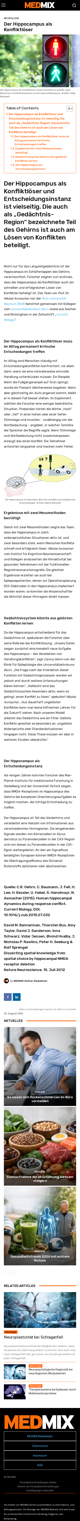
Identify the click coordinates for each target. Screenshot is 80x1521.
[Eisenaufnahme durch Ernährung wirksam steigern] (40, 1146)
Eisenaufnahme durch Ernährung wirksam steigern (40, 1179)
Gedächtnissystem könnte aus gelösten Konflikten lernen (41, 158)
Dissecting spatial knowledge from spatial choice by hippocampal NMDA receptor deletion (36, 958)
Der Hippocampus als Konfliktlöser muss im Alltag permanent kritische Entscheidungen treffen (42, 140)
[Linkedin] (17, 997)
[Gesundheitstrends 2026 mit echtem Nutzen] (40, 1226)
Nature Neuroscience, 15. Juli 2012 (34, 970)
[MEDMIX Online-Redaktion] (7, 980)
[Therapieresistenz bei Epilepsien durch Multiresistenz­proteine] (15, 1391)
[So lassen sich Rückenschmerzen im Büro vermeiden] (40, 1066)
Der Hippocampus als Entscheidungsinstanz (31, 166)
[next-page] (12, 1272)
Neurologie (11, 18)
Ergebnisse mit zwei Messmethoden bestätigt (38, 150)
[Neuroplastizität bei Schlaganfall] (40, 1310)
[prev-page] (6, 1272)
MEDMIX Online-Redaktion (30, 981)
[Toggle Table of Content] (67, 108)
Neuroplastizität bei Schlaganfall (33, 1337)
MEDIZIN (39, 1092)
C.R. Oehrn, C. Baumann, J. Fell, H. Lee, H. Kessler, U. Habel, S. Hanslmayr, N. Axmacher (39, 892)
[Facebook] (8, 997)
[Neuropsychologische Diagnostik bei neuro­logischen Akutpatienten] (15, 1371)
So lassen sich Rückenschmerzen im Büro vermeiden (40, 1099)
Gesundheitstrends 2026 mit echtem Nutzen (40, 1258)
